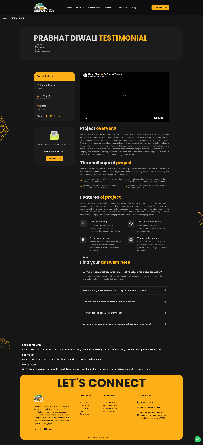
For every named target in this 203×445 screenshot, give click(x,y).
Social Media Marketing (70, 349)
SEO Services (155, 349)
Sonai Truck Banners (39, 369)
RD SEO (25, 369)
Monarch (61, 369)
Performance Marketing (114, 349)
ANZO (53, 369)
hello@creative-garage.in (54, 151)
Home (69, 7)
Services (107, 7)
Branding (96, 359)
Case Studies (94, 7)
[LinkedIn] (55, 116)
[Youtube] (45, 429)
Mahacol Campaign (107, 369)
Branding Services (110, 411)
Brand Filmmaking (110, 405)
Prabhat (140, 369)
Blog (134, 7)
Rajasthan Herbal (88, 369)
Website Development (137, 349)
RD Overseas (73, 369)
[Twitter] (51, 116)
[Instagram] (59, 116)
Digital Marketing (110, 408)
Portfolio (122, 7)
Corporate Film (29, 349)
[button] (124, 271)
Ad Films (42, 359)
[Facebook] (46, 116)
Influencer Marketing (92, 349)
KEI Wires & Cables (126, 369)
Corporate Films (29, 359)
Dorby (148, 369)
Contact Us (84, 414)
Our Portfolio (85, 408)
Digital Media (85, 359)
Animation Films (69, 359)
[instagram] (35, 429)
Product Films (54, 359)
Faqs (82, 411)
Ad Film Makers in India (48, 349)
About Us (80, 7)
